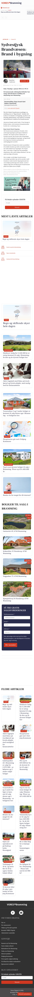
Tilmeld (17, 207)
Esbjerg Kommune (7, 956)
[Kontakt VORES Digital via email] (21, 913)
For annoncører (6, 925)
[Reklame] (17, 184)
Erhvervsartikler (6, 954)
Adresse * (7, 629)
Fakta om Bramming (7, 951)
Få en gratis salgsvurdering (9, 959)
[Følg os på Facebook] (13, 913)
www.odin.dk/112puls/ (13, 108)
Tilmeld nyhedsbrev (25, 994)
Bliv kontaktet (10, 645)
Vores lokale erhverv (7, 946)
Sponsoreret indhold (7, 964)
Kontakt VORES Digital (8, 930)
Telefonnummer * (9, 614)
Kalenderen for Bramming (9, 948)
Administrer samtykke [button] (8, 933)
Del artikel (23, 81)
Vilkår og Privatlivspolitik (9, 928)
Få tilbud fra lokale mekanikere (10, 961)
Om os (3, 922)
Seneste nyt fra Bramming (9, 943)
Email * (6, 621)
